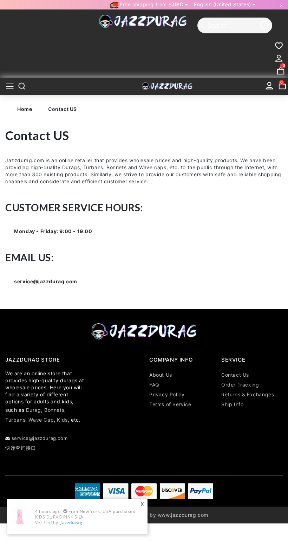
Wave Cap (41, 420)
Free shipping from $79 (148, 4)
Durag (33, 410)
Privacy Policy (166, 394)
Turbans (15, 420)
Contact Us (235, 375)
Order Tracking (240, 385)
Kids (62, 420)
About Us (160, 375)
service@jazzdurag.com (39, 438)
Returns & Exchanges (247, 394)
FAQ (154, 385)
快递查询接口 (20, 448)
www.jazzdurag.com (183, 515)
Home (24, 109)
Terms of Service (170, 404)
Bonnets (54, 410)
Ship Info (232, 404)
